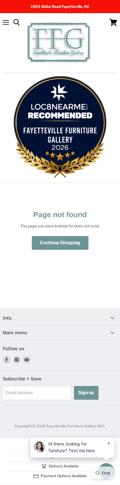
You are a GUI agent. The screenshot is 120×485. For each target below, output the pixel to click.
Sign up (86, 392)
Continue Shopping (60, 242)
